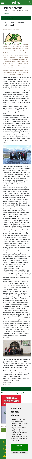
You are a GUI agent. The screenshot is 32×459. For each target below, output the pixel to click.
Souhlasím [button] (19, 445)
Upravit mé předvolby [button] (19, 452)
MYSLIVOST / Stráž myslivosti (18, 10)
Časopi (8, 10)
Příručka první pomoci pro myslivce (13, 393)
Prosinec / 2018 (7, 12)
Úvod (5, 10)
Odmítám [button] (19, 449)
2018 (27, 10)
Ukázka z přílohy (5, 426)
